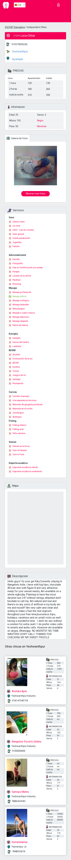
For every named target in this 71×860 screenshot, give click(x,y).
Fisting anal (18, 429)
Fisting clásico (19, 425)
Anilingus (17, 417)
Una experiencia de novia (24, 400)
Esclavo (16, 367)
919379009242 (19, 44)
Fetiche (16, 246)
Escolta (16, 259)
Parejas (16, 271)
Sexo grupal (18, 234)
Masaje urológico (21, 300)
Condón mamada (21, 396)
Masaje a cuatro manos (24, 313)
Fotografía (18, 263)
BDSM (15, 363)
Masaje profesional (22, 292)
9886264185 (18, 801)
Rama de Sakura (20, 325)
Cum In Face (18, 454)
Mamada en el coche (22, 408)
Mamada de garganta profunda (27, 404)
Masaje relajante (20, 321)
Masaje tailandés (21, 304)
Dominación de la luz (23, 358)
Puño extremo (19, 433)
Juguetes (17, 242)
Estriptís (16, 338)
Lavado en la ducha (22, 275)
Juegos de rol (19, 375)
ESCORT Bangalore (15, 27)
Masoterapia (19, 308)
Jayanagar (17, 59)
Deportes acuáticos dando (25, 467)
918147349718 (20, 700)
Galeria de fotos (19, 138)
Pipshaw (17, 280)
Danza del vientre (21, 342)
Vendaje (16, 379)
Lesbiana (17, 346)
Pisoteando (18, 383)
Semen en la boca (21, 446)
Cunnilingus (18, 412)
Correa (16, 371)
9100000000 (18, 750)
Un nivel (16, 226)
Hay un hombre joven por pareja (28, 267)
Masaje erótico (20, 296)
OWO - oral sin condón (23, 230)
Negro (40, 120)
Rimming (17, 284)
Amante (16, 354)
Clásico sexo (19, 221)
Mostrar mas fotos (35, 193)
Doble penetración (21, 238)
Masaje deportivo (21, 317)
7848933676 (18, 851)
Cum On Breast (20, 450)
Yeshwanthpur (19, 51)
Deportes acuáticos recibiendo (27, 471)
